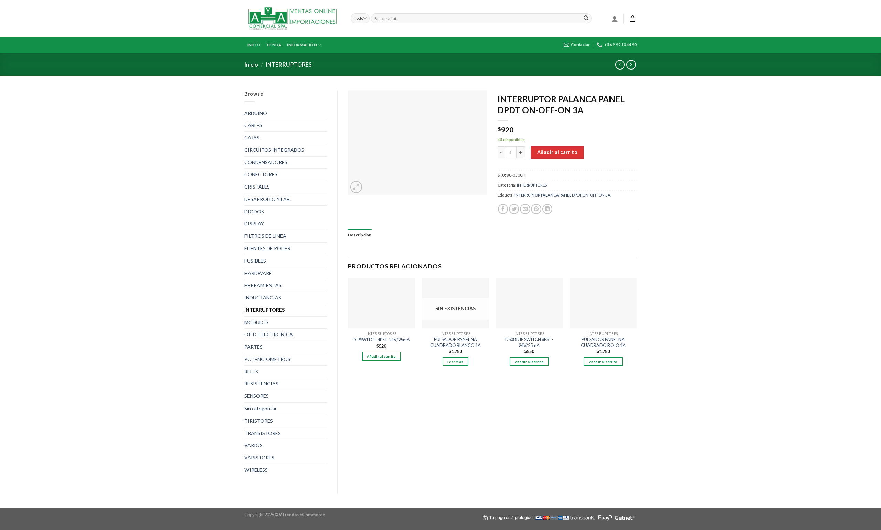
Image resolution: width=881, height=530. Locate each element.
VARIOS (253, 445)
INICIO (253, 45)
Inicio (251, 64)
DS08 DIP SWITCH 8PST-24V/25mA (529, 342)
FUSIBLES (255, 261)
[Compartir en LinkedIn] (547, 209)
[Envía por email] (525, 209)
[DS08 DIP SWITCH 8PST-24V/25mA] (529, 303)
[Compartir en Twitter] (514, 209)
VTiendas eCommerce (302, 514)
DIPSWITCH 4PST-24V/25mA (381, 339)
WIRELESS (256, 470)
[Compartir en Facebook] (503, 209)
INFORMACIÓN (302, 45)
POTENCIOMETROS (267, 359)
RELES (251, 371)
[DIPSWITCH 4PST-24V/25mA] (381, 303)
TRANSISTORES (262, 433)
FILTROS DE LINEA (265, 236)
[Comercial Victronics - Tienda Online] (292, 18)
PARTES (253, 347)
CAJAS (251, 137)
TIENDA (273, 45)
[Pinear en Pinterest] (536, 209)
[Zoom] (356, 187)
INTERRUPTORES (289, 64)
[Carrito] (632, 18)
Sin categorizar (260, 408)
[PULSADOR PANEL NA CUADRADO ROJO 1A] (603, 303)
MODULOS (256, 322)
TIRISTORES (258, 421)
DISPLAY (254, 223)
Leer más (455, 362)
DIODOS (254, 211)
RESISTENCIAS (261, 383)
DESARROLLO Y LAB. (267, 199)
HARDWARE (258, 273)
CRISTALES (257, 187)
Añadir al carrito (557, 152)
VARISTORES (259, 457)
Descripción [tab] (360, 235)
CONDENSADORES (265, 162)
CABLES (253, 125)
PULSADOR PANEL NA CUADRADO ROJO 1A (603, 342)
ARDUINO (255, 113)
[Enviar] (586, 18)
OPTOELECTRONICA (268, 334)
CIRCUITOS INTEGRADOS (274, 150)
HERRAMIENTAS (263, 285)
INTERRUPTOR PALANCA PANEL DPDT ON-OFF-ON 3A (562, 195)
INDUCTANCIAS (262, 297)
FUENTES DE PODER (267, 248)
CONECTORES (260, 174)
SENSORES (256, 396)
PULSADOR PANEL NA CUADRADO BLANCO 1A (455, 342)
